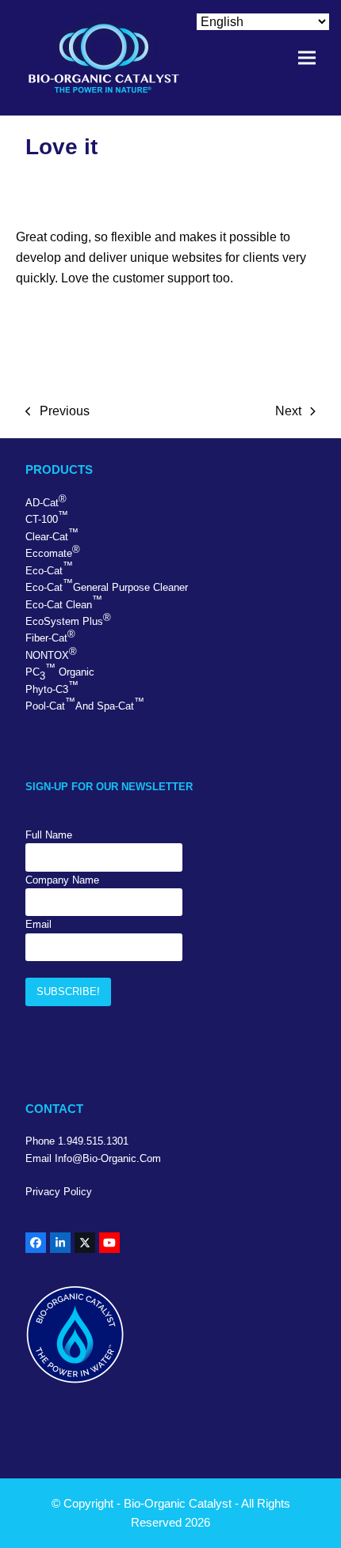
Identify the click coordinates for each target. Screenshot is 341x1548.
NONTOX (51, 653)
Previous (57, 413)
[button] (307, 58)
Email (38, 924)
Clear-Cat (52, 535)
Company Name (62, 880)
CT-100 (46, 517)
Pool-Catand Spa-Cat (84, 704)
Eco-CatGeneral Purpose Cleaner (106, 585)
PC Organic (59, 672)
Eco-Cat (49, 568)
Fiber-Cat (50, 636)
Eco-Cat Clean (63, 602)
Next (288, 413)
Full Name (48, 835)
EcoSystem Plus (68, 619)
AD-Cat (46, 501)
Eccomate (52, 551)
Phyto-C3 (52, 687)
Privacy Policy (58, 1192)
